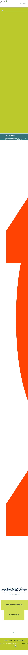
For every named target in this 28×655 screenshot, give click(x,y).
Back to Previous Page (14, 605)
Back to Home (14, 615)
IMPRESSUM (8, 640)
